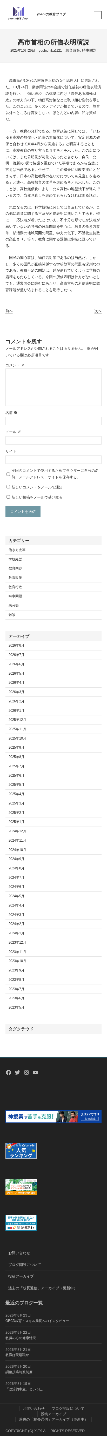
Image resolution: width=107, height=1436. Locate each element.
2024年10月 (17, 850)
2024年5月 (16, 896)
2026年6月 (16, 664)
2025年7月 (16, 766)
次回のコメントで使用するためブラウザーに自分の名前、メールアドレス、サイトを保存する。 (55, 473)
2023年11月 (17, 952)
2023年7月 (16, 989)
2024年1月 (16, 933)
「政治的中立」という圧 (24, 1389)
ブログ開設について (24, 1265)
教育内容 (15, 568)
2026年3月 (16, 692)
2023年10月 (17, 961)
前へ (9, 311)
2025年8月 (16, 757)
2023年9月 (16, 970)
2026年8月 (16, 645)
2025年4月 (16, 794)
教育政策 (72, 50)
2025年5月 (16, 785)
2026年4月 (16, 683)
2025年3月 (16, 803)
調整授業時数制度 (18, 1372)
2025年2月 (16, 813)
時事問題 (89, 50)
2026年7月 (16, 655)
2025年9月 (16, 747)
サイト (10, 451)
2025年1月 (16, 822)
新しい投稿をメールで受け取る (37, 497)
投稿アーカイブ (21, 1276)
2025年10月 (17, 738)
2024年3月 (16, 915)
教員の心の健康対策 (20, 1338)
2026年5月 (16, 673)
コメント (15, 365)
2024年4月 (16, 905)
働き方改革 (17, 550)
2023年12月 (17, 942)
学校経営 (15, 559)
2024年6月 (16, 887)
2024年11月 (17, 840)
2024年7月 (16, 878)
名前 (11, 413)
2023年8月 (16, 980)
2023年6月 (16, 998)
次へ (98, 311)
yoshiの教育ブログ (51, 14)
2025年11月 (17, 729)
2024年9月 (16, 859)
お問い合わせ (19, 1253)
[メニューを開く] (98, 15)
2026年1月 (16, 711)
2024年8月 (16, 868)
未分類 (14, 605)
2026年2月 (16, 701)
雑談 (12, 615)
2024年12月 (17, 831)
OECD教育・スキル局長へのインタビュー (37, 1321)
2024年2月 (16, 924)
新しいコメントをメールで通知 (37, 487)
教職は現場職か (17, 1355)
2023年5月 (16, 1007)
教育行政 (15, 587)
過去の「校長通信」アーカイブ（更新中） (42, 1288)
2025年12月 (17, 720)
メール (13, 432)
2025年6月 (16, 775)
